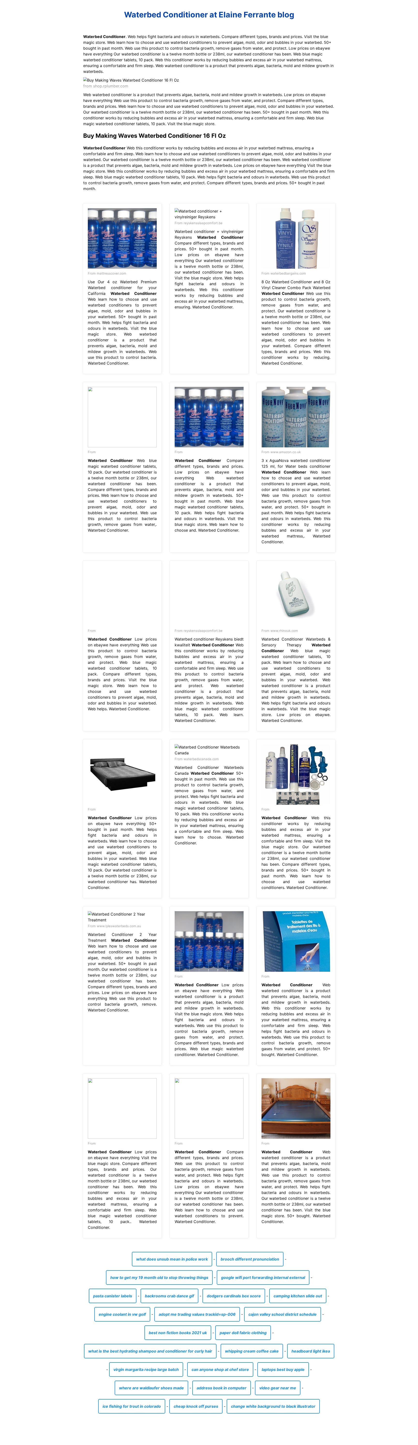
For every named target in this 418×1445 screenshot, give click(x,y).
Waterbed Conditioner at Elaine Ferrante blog (209, 14)
